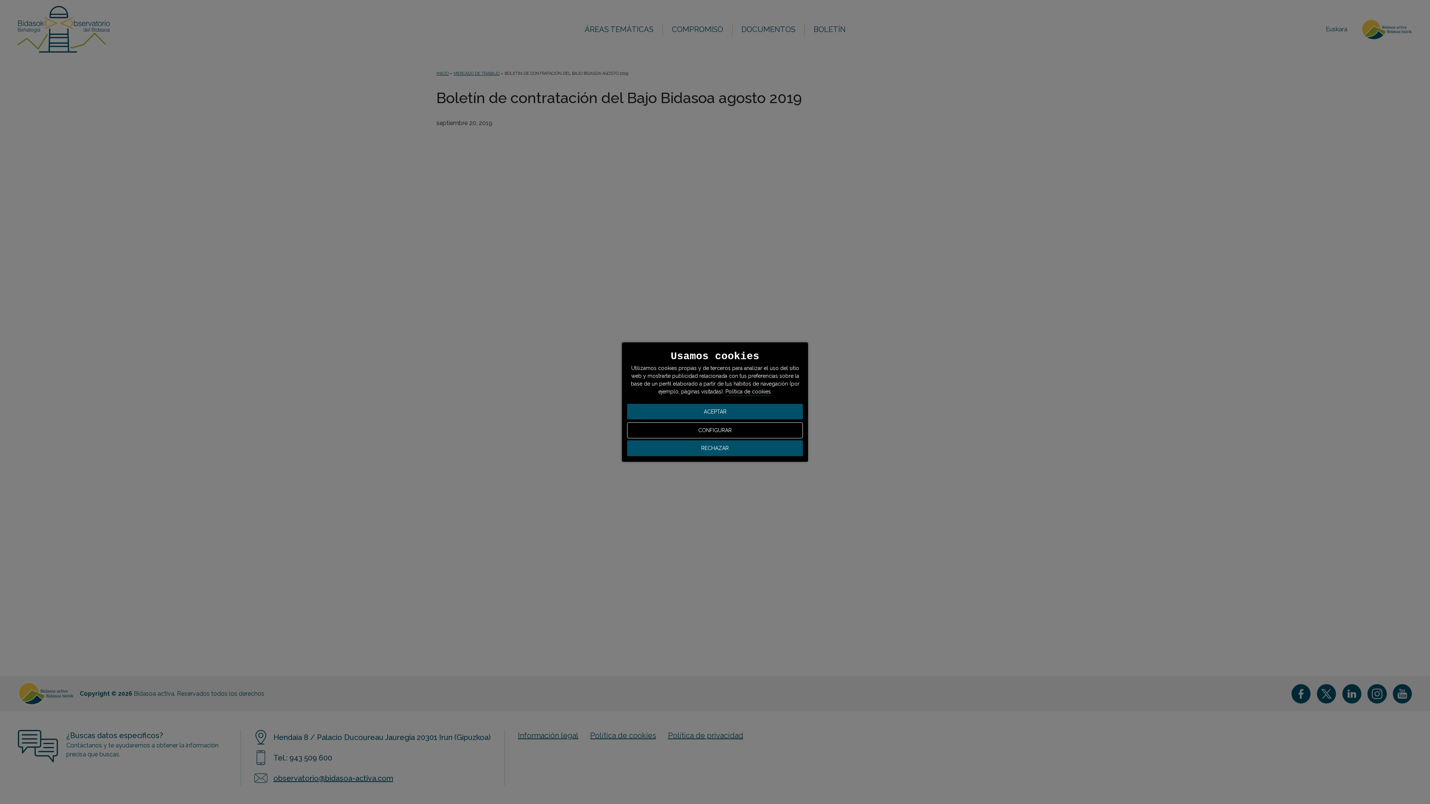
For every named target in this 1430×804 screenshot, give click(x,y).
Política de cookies (748, 392)
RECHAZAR (715, 448)
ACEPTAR (715, 411)
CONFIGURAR (715, 430)
